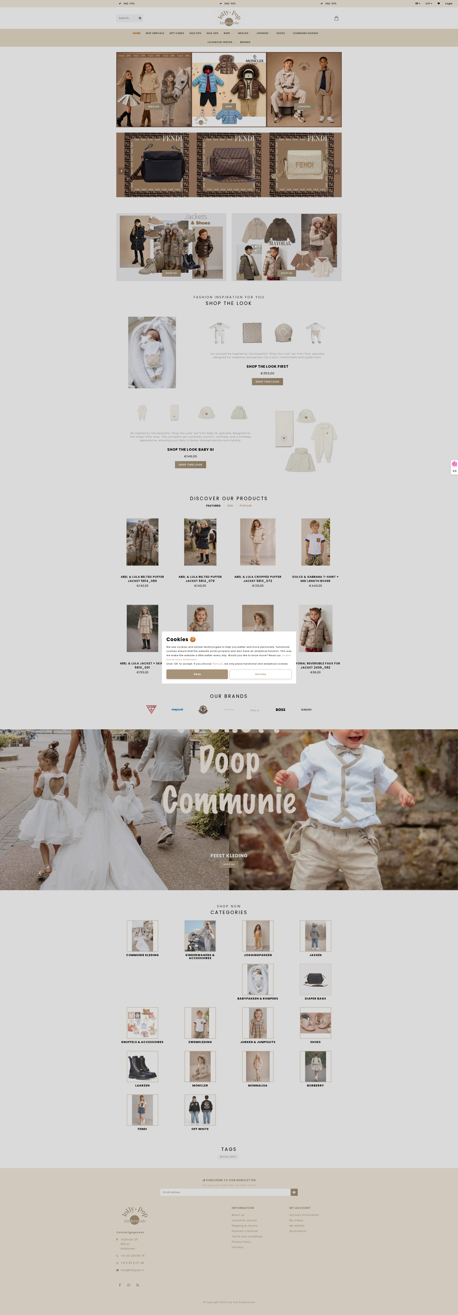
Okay (197, 674)
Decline (260, 674)
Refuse (217, 663)
